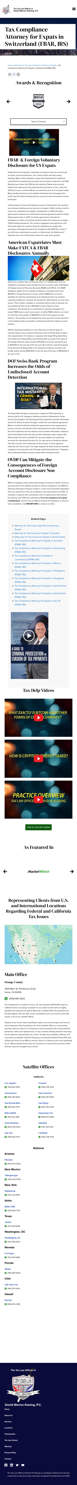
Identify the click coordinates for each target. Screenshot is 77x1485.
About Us (9, 1415)
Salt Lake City (11, 1284)
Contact (8, 1459)
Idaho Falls (10, 1206)
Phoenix (9, 1159)
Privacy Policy (10, 1453)
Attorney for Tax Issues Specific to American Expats (35, 65)
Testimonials (10, 1434)
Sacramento (11, 1093)
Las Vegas (9, 1253)
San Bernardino (12, 1103)
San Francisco (45, 1093)
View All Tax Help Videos (38, 827)
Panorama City (45, 1112)
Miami (8, 1268)
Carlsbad (42, 1132)
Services (8, 1422)
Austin (8, 1222)
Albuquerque (11, 1175)
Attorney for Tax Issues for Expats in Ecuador (37, 533)
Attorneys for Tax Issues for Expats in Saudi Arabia (40, 537)
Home (10, 65)
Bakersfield (10, 1112)
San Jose (9, 1132)
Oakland (42, 1122)
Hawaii (8, 1300)
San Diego (43, 1103)
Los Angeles (10, 1083)
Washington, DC (12, 1237)
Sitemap (8, 1446)
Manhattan (10, 1190)
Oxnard (42, 1083)
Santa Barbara (12, 1122)
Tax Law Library (11, 1440)
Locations (9, 1428)
